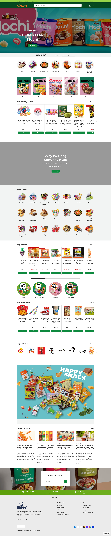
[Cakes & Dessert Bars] (33, 212)
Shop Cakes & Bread (37, 46)
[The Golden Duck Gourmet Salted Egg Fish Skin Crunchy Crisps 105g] (55, 310)
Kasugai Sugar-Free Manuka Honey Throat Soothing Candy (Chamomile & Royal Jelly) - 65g (79, 123)
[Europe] (87, 86)
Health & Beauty (89, 71)
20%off (24, 297)
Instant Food (44, 71)
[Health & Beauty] (89, 64)
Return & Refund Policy (88, 512)
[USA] (71, 86)
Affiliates (59, 510)
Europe (87, 96)
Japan (24, 96)
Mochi (89, 203)
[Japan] (24, 86)
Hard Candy (55, 203)
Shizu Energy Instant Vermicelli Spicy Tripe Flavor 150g (56, 263)
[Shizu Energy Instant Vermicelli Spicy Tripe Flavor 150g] (55, 252)
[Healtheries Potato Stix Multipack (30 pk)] (89, 310)
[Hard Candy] (55, 196)
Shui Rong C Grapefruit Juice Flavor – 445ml (89, 262)
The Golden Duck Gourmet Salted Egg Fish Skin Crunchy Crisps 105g (56, 320)
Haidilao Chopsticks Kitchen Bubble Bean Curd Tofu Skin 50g (33, 263)
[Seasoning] (55, 64)
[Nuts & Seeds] (66, 228)
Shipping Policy (87, 510)
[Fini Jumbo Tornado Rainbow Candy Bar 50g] (33, 310)
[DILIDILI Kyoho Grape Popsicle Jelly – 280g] (22, 252)
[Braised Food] (55, 228)
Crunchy (66, 203)
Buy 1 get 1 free (39, 297)
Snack (21, 71)
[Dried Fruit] (78, 228)
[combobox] (58, 5)
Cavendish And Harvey (44, 203)
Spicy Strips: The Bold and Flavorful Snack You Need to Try (25, 447)
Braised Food (55, 235)
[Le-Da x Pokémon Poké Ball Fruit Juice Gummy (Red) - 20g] (37, 111)
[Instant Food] (44, 64)
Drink (78, 71)
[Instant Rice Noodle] (89, 212)
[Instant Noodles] (78, 212)
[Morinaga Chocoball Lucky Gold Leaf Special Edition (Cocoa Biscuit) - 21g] (93, 111)
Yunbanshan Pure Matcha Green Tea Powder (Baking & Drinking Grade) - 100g (65, 122)
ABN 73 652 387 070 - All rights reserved (32, 530)
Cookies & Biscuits (22, 219)
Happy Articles (60, 512)
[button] (93, 5)
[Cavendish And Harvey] (44, 196)
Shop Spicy (55, 171)
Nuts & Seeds (67, 235)
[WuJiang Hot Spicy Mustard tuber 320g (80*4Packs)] (22, 310)
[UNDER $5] (71, 289)
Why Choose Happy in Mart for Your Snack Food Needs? (65, 447)
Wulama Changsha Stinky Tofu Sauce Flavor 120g (78, 262)
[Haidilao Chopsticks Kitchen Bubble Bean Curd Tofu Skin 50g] (33, 252)
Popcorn (78, 203)
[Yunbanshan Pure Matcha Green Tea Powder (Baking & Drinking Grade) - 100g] (65, 111)
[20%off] (24, 289)
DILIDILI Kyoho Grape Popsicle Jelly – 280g (22, 262)
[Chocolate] (21, 196)
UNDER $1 (55, 297)
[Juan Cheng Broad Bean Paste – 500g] (44, 310)
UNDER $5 (71, 297)
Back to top (54, 497)
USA (71, 96)
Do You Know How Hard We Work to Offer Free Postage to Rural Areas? (85, 447)
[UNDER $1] (55, 289)
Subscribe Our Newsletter (63, 514)
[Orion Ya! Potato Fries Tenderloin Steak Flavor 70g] (67, 252)
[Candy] (32, 64)
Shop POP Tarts (26, 46)
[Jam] (55, 212)
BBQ (44, 219)
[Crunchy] (66, 196)
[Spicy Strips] (33, 228)
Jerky (44, 235)
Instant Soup (67, 219)
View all (92, 101)
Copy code (71, 55)
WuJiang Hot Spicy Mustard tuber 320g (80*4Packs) (22, 320)
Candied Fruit (89, 235)
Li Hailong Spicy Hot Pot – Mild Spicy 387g (45, 262)
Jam (55, 219)
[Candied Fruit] (89, 228)
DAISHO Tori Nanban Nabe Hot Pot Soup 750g (67, 320)
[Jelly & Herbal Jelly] (21, 228)
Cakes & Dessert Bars (33, 219)
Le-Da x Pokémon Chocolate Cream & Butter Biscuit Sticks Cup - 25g (51, 122)
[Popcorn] (78, 196)
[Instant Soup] (66, 212)
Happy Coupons (60, 507)
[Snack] (21, 64)
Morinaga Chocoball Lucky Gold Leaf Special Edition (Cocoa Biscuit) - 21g (92, 122)
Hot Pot (66, 71)
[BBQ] (44, 212)
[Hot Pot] (66, 64)
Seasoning (55, 71)
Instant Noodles (78, 219)
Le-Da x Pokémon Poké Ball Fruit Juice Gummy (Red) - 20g (37, 122)
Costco (55, 96)
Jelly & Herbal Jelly (22, 235)
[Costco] (55, 86)
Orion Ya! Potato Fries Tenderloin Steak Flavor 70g (67, 262)
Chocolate (22, 203)
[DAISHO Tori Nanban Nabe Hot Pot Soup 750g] (67, 310)
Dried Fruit (78, 235)
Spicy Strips (32, 235)
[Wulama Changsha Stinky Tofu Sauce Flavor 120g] (78, 252)
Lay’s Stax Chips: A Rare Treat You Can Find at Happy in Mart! (45, 447)
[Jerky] (44, 228)
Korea (39, 96)
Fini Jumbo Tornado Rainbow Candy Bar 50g (33, 320)
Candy (33, 71)
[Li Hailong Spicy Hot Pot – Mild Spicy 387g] (44, 252)
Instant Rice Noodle (89, 219)
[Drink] (78, 64)
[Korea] (39, 86)
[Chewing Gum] (33, 196)
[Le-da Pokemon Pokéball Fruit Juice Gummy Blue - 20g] (24, 111)
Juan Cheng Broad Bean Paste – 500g (44, 319)
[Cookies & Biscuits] (21, 212)
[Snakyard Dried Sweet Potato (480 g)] (78, 310)
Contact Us (59, 505)
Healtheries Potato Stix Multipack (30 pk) (89, 320)
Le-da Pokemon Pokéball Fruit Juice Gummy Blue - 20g (24, 122)
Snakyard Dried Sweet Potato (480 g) (78, 320)
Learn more (38, 1)
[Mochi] (89, 196)
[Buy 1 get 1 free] (39, 289)
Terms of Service (87, 505)
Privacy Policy (86, 507)
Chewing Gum (33, 203)
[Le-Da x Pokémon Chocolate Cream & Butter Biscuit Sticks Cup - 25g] (51, 111)
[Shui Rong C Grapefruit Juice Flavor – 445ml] (89, 252)
